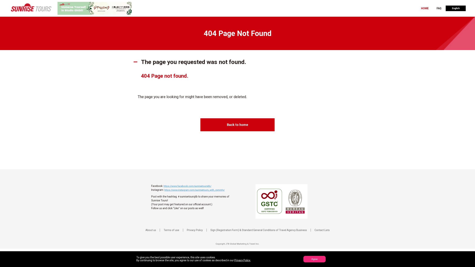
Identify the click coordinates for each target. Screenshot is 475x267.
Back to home (237, 125)
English (456, 8)
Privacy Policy (195, 230)
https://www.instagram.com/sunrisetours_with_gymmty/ (194, 190)
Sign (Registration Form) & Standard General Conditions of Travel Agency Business (258, 230)
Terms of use (171, 230)
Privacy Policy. (242, 260)
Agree (314, 259)
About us (150, 230)
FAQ (439, 8)
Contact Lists (322, 230)
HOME (425, 8)
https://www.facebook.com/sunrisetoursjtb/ (187, 186)
